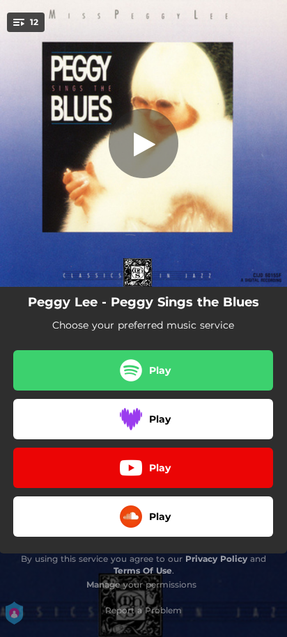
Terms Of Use (143, 570)
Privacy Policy (216, 558)
